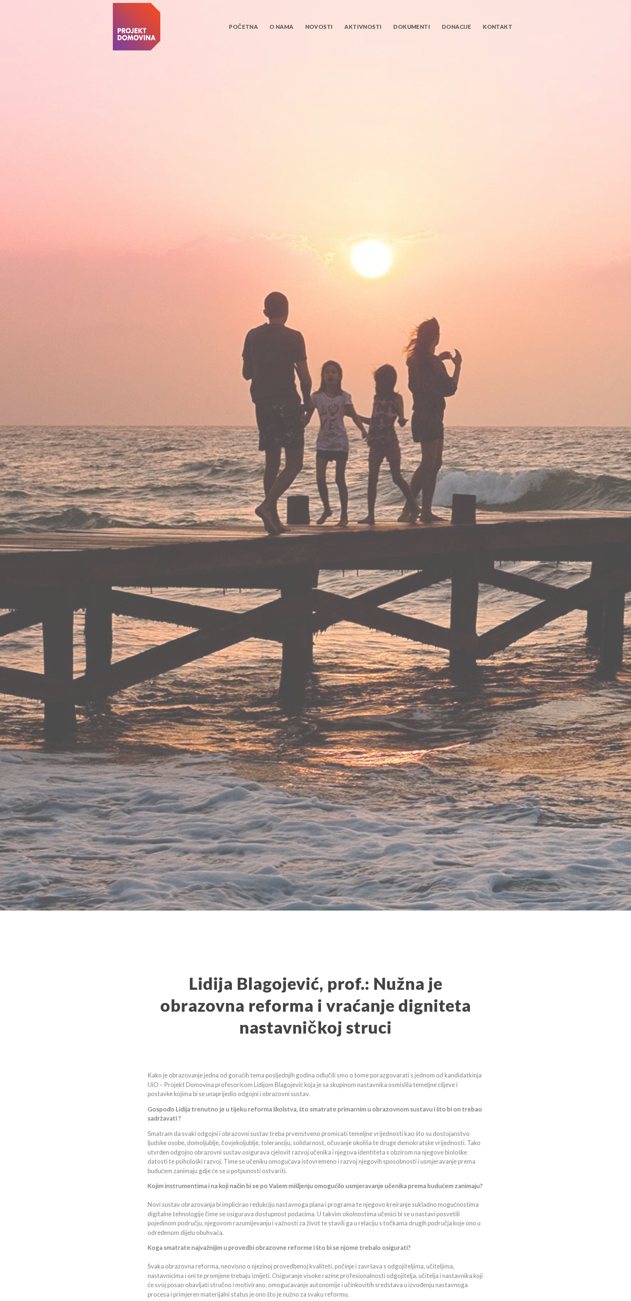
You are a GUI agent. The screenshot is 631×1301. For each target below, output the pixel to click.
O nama (281, 26)
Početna (243, 26)
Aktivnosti (363, 26)
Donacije (456, 26)
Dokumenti (411, 26)
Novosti (319, 26)
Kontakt (497, 26)
